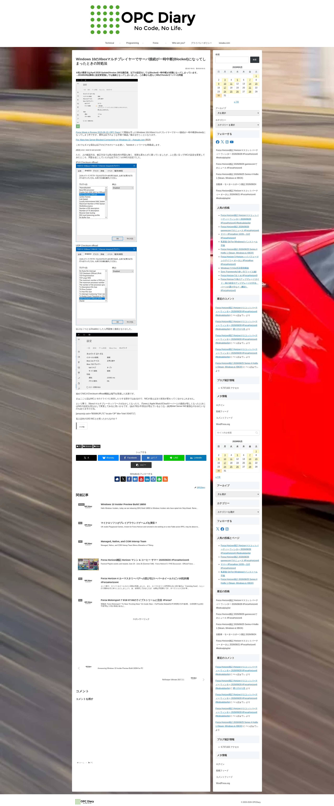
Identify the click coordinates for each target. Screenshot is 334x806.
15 (256, 84)
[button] (141, 465)
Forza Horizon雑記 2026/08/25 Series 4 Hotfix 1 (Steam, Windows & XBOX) (237, 176)
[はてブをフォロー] (135, 479)
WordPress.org (223, 424)
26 (237, 92)
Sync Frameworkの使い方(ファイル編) (239, 272)
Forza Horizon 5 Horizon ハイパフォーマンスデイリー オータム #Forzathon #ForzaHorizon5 (240, 260)
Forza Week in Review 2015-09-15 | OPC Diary (98, 132)
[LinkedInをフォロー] (147, 479)
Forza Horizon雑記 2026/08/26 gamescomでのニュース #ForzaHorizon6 (236, 166)
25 (231, 92)
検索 (218, 54)
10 (225, 84)
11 (231, 84)
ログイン (220, 405)
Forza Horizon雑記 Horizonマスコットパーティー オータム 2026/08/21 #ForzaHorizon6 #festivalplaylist (237, 194)
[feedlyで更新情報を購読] (159, 479)
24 (225, 92)
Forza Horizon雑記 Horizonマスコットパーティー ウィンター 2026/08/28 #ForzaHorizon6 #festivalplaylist (237, 154)
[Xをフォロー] (123, 479)
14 (250, 84)
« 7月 (236, 102)
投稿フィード (222, 411)
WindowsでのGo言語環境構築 (235, 268)
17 (225, 88)
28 (250, 92)
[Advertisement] (141, 639)
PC (80, 446)
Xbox (98, 446)
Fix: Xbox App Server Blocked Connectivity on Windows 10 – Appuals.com (110, 140)
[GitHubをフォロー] (153, 479)
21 (250, 88)
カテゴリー (221, 120)
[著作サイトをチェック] (117, 479)
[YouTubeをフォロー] (141, 479)
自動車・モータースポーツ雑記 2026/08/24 (236, 184)
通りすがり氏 (239, 329)
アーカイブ (221, 108)
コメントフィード (224, 418)
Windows (88, 446)
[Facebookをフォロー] (129, 479)
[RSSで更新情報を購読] (165, 479)
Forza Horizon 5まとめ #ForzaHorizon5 (239, 275)
